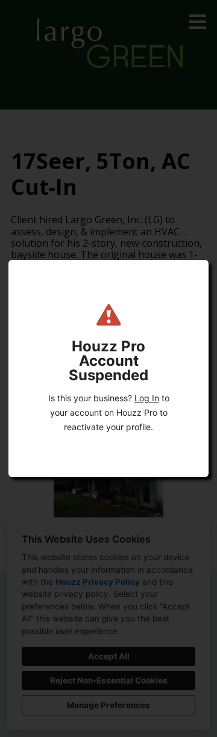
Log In (146, 398)
